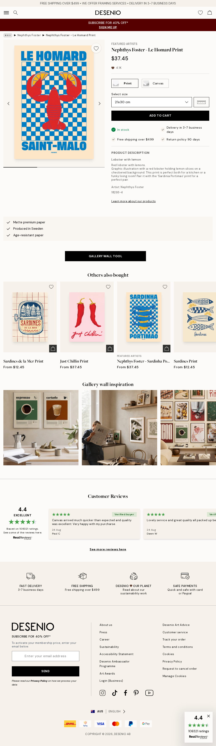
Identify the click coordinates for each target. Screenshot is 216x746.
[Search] (15, 13)
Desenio (120, 734)
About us (106, 625)
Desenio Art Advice (176, 625)
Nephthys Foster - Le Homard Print (71, 35)
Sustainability (109, 647)
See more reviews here (108, 549)
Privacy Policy (39, 681)
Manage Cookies (174, 676)
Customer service (175, 632)
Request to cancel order (180, 668)
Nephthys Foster (29, 35)
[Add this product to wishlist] (96, 48)
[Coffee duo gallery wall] (40, 427)
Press (103, 632)
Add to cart (160, 115)
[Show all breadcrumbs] (7, 35)
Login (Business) (111, 681)
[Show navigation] (6, 13)
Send (45, 671)
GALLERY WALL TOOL (105, 256)
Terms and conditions (178, 647)
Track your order (174, 639)
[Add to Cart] (53, 348)
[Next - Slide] (99, 103)
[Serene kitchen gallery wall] (119, 427)
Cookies (168, 654)
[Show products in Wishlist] (200, 13)
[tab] (20, 166)
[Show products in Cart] (209, 13)
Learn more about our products (133, 201)
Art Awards (107, 673)
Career (104, 639)
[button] (201, 102)
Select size (119, 94)
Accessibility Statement (116, 654)
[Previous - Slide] (8, 103)
